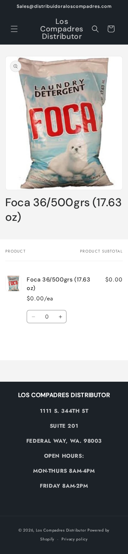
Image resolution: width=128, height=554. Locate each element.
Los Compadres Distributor (61, 530)
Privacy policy (75, 539)
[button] (14, 29)
